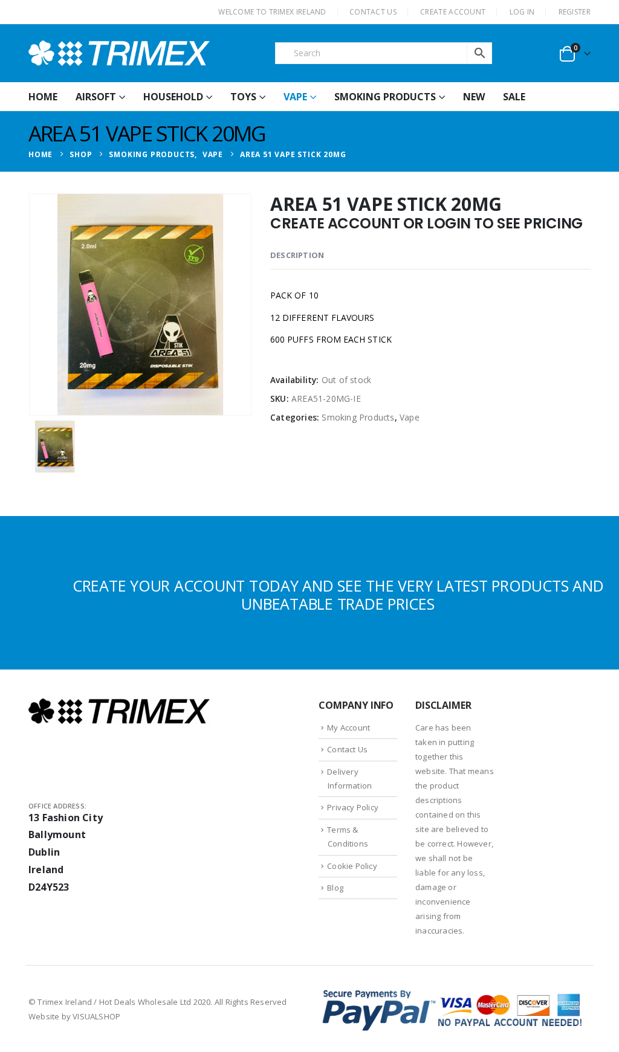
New (474, 96)
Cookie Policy (352, 865)
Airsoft (96, 96)
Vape (295, 96)
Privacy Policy (352, 807)
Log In (522, 12)
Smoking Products (385, 96)
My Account (348, 727)
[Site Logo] (119, 53)
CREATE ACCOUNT (452, 12)
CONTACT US (373, 12)
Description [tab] (297, 255)
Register (575, 12)
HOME (42, 96)
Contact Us (347, 749)
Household (173, 96)
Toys (243, 96)
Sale (514, 96)
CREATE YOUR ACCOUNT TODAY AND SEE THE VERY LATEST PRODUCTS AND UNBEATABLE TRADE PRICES (338, 594)
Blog (335, 887)
